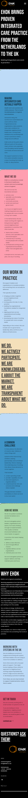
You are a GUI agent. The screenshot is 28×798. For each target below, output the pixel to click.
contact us (7, 721)
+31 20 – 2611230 (6, 769)
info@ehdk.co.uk (6, 763)
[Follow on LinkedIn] (2, 779)
